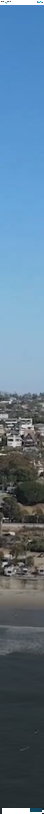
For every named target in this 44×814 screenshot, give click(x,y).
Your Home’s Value (35, 810)
